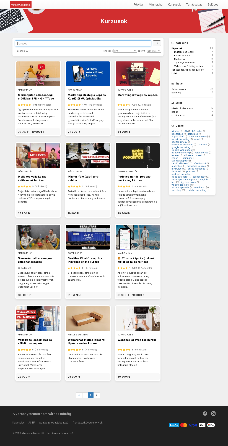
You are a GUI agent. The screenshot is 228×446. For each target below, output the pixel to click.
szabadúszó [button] (199, 176)
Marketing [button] (179, 59)
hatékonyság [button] (202, 152)
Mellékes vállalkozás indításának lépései (32, 178)
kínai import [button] (200, 163)
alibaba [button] (176, 131)
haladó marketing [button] (181, 152)
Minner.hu (155, 4)
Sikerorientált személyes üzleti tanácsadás (35, 259)
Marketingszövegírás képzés (138, 95)
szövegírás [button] (202, 179)
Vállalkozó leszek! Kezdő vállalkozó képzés (35, 341)
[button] (38, 131)
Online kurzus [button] (179, 89)
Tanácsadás (194, 4)
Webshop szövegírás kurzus (137, 340)
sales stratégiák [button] (180, 176)
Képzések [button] (177, 48)
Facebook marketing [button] (183, 144)
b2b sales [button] (197, 131)
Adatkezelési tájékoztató (53, 422)
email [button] (197, 139)
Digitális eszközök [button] (184, 52)
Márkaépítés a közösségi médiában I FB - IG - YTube (36, 96)
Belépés (213, 4)
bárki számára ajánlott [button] (183, 108)
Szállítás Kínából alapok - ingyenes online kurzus (85, 259)
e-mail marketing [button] (181, 139)
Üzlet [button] (174, 73)
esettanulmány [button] (180, 142)
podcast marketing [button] (182, 174)
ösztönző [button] (177, 171)
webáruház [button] (200, 187)
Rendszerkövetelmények (88, 422)
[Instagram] (213, 414)
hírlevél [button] (176, 155)
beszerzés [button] (177, 134)
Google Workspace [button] (182, 150)
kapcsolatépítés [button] (180, 160)
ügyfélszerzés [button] (188, 182)
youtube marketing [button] (196, 190)
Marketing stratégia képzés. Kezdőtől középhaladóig (87, 96)
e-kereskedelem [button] (198, 136)
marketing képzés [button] (196, 166)
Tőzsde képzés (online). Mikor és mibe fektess (136, 259)
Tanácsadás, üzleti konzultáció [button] (188, 69)
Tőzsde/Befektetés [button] (184, 62)
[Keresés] (157, 43)
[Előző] (79, 395)
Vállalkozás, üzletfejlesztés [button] (188, 66)
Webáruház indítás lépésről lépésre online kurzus (86, 341)
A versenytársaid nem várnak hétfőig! (42, 414)
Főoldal (138, 4)
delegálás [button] (192, 134)
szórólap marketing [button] (182, 179)
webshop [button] (177, 190)
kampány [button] (188, 158)
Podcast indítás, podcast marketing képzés (134, 178)
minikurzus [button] (177, 168)
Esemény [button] (176, 92)
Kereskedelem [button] (182, 55)
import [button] (175, 158)
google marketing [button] (181, 147)
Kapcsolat (18, 422)
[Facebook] (205, 414)
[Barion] (192, 425)
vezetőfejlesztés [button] (181, 187)
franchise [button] (203, 144)
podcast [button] (191, 171)
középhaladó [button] (178, 115)
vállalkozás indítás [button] (181, 184)
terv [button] (174, 182)
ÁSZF (31, 422)
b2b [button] (186, 131)
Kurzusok (174, 4)
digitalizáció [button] (178, 136)
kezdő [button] (175, 112)
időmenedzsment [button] (193, 155)
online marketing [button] (197, 168)
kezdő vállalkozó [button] (181, 163)
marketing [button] (177, 166)
